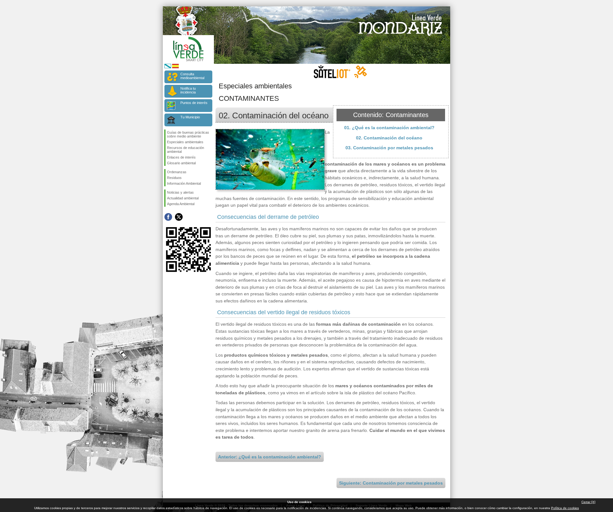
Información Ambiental (184, 183)
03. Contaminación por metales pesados (389, 147)
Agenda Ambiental (180, 204)
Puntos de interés (194, 103)
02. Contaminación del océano (389, 137)
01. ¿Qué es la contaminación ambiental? (389, 127)
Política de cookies (565, 508)
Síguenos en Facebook (168, 217)
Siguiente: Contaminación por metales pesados (391, 483)
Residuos (174, 178)
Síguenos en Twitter (179, 217)
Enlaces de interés (181, 157)
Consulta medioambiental (192, 76)
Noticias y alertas (180, 192)
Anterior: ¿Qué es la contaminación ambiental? (269, 456)
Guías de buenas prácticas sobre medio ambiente (188, 134)
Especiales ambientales (185, 142)
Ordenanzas (176, 172)
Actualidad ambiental (183, 198)
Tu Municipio (190, 117)
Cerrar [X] (588, 502)
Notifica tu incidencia (188, 90)
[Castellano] (175, 67)
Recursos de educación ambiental (185, 149)
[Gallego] (167, 67)
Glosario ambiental (181, 163)
